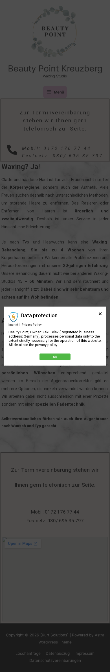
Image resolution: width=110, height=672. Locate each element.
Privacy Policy (31, 324)
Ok (55, 356)
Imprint (13, 324)
